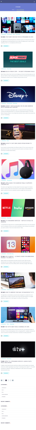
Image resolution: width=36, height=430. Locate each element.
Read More (6, 80)
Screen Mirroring (10, 253)
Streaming (18, 34)
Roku (14, 34)
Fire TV (3, 411)
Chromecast (9, 34)
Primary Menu (34, 1)
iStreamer (4, 34)
